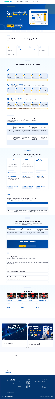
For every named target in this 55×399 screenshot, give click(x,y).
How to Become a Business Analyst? (9, 341)
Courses (33, 1)
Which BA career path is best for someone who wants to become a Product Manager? (27, 266)
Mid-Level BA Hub (44, 382)
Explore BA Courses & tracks (31, 246)
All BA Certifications (37, 381)
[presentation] (14, 332)
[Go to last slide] (2, 335)
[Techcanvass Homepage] (11, 380)
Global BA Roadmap (44, 385)
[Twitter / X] (7, 392)
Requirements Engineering (28, 384)
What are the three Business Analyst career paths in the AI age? (27, 261)
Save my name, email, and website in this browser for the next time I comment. (15, 370)
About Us (36, 1)
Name (6, 368)
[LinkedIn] (13, 392)
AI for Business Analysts (28, 382)
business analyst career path (4, 312)
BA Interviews (28, 387)
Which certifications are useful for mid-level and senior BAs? (27, 279)
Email (29, 368)
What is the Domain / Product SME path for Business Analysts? (27, 271)
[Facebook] (11, 392)
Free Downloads (20, 385)
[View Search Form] (50, 1)
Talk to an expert (22, 246)
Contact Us (19, 386)
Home (18, 1)
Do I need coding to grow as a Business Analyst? (27, 281)
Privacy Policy (42, 396)
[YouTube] (9, 392)
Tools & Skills (28, 388)
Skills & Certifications (18, 25)
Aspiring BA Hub (44, 381)
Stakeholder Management (28, 386)
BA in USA (43, 386)
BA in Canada (44, 387)
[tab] (26, 347)
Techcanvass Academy (6, 343)
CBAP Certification (36, 385)
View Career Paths (10, 25)
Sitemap (52, 396)
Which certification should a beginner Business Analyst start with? (27, 276)
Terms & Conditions (47, 396)
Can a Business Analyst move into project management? (27, 268)
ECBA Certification (36, 382)
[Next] (52, 335)
